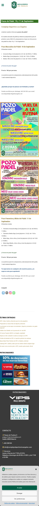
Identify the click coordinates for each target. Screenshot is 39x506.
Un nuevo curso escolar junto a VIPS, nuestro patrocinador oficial (16, 346)
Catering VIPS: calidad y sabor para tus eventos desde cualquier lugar (17, 343)
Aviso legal (32, 503)
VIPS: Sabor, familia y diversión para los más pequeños (14, 321)
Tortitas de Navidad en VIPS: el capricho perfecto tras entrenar (15, 338)
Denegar (19, 493)
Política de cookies (9, 503)
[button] (36, 469)
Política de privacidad (22, 503)
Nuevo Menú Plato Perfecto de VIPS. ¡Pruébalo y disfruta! (14, 341)
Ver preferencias (19, 499)
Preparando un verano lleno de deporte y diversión (12, 323)
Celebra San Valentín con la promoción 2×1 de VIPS (13, 330)
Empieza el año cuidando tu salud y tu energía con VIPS (14, 335)
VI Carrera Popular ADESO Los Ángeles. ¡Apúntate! (12, 333)
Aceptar (19, 488)
